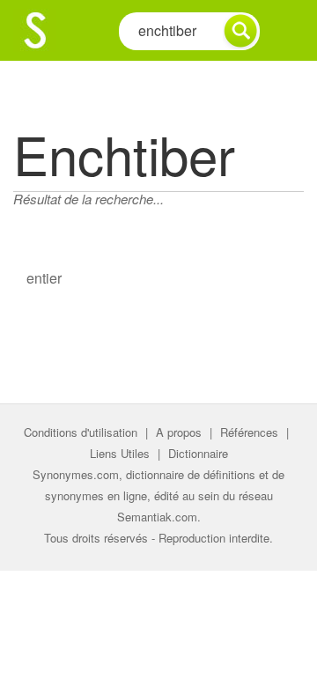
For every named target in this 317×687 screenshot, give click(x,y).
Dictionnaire (198, 453)
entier (44, 278)
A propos (179, 432)
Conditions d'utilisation (80, 432)
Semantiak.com (157, 516)
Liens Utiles (120, 453)
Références (249, 432)
